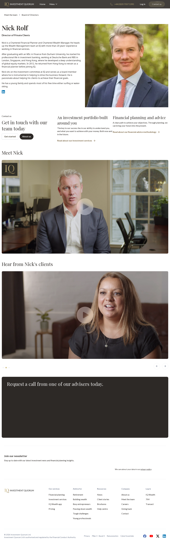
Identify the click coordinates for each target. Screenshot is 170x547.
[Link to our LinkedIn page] (163, 536)
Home (42, 4)
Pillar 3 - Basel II (98, 536)
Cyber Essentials (127, 536)
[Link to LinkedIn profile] (3, 91)
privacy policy (146, 469)
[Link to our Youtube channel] (150, 536)
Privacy (87, 536)
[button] (53, 4)
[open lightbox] (85, 207)
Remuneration (112, 536)
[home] (19, 4)
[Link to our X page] (157, 536)
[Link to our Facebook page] (144, 536)
